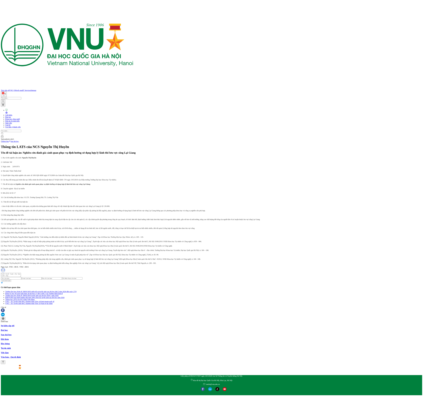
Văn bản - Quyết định (11, 357)
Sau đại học (15, 141)
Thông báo (5, 141)
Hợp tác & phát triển (12, 121)
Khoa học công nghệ (12, 119)
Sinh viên (8, 123)
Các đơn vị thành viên (13, 127)
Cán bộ (7, 125)
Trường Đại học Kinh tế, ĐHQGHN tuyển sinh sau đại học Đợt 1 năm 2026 (31, 296)
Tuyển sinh (6, 348)
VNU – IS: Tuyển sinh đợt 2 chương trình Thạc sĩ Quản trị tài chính (29, 303)
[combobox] (4, 94)
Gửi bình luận (6, 281)
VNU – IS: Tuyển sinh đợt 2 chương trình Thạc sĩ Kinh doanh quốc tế (29, 301)
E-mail (20, 90)
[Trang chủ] (67, 88)
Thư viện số (5, 90)
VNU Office (13, 90)
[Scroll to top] (3, 362)
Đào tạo (8, 117)
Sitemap (33, 90)
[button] (211, 310)
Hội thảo (5, 339)
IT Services (27, 90)
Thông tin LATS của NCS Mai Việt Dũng (20, 299)
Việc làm (5, 352)
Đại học (4, 330)
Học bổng (5, 343)
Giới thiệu (8, 115)
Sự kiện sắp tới (7, 325)
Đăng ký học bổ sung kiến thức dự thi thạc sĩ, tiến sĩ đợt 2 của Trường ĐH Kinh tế (34, 294)
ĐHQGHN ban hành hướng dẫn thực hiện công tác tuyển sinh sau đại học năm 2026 (34, 297)
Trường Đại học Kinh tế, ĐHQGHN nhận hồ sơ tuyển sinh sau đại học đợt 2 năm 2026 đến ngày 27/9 (40, 292)
